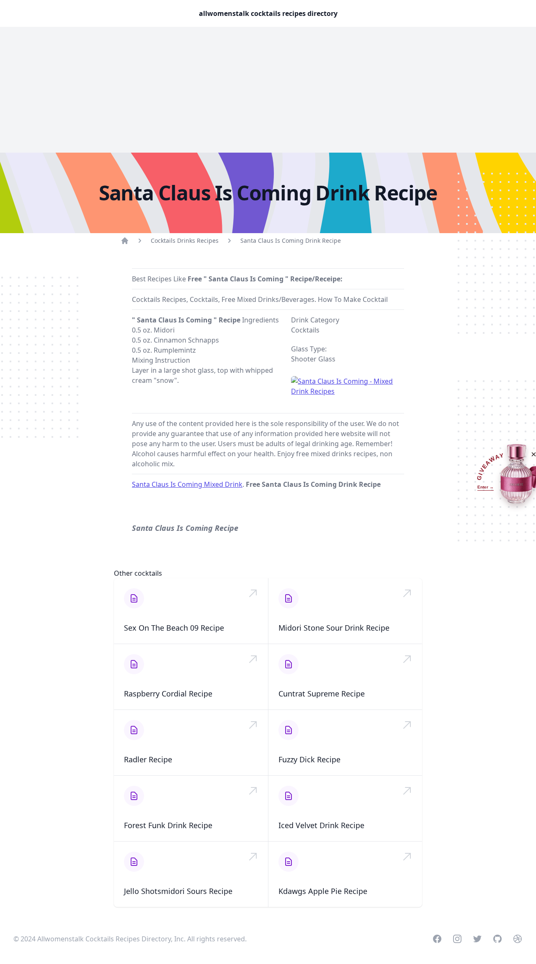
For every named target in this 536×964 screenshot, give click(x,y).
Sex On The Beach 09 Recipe (174, 628)
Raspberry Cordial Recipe (168, 694)
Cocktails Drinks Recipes (185, 240)
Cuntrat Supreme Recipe (321, 694)
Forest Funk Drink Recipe (168, 825)
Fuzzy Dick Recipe (309, 759)
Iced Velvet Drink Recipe (321, 825)
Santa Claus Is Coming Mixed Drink (187, 484)
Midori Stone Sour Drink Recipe (333, 628)
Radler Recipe (148, 759)
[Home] (125, 240)
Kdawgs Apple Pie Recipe (322, 891)
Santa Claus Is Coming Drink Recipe (290, 240)
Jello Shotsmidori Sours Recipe (178, 891)
